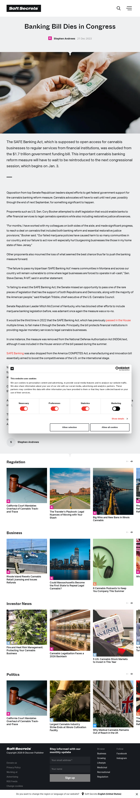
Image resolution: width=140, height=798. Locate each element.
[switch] (55, 408)
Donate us (12, 763)
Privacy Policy (14, 767)
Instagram (122, 758)
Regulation (16, 462)
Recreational (103, 772)
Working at (12, 772)
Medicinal (102, 767)
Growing (101, 758)
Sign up (70, 778)
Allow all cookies (110, 427)
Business (101, 754)
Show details (118, 418)
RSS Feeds (12, 781)
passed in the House (118, 320)
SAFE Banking (15, 353)
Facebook (122, 754)
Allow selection (69, 427)
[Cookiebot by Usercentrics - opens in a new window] (117, 369)
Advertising (12, 777)
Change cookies (15, 786)
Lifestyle (101, 763)
